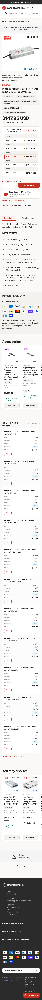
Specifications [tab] (28, 218)
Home (4, 21)
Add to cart (29, 185)
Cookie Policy (29, 989)
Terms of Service (30, 977)
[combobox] (21, 13)
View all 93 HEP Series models (13, 756)
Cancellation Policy (31, 982)
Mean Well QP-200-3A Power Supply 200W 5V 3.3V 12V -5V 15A (11, 800)
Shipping (5, 122)
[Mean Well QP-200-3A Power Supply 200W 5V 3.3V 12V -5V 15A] (12, 784)
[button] (33, 7)
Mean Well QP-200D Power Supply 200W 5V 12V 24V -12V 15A (30, 800)
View (8, 454)
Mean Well (6, 85)
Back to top (21, 866)
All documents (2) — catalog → (13, 200)
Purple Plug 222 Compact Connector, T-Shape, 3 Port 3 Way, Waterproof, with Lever (11, 373)
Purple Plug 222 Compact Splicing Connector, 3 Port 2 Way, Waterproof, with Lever (30, 372)
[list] (21, 52)
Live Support (33, 995)
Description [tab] (9, 218)
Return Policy (29, 984)
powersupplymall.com (14, 978)
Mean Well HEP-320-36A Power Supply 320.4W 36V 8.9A (18, 21)
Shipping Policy (30, 979)
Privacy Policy (30, 987)
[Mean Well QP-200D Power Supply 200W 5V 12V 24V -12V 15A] (30, 784)
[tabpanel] (21, 255)
